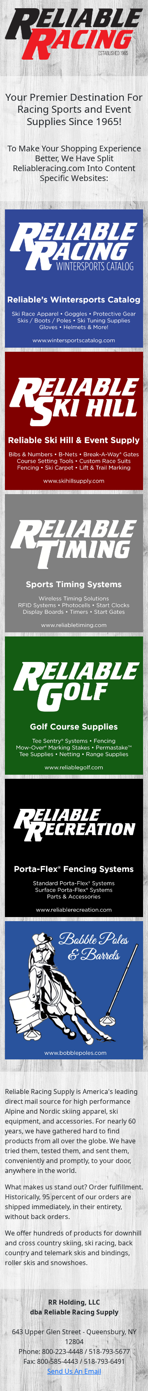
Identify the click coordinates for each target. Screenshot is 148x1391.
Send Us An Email (74, 1371)
